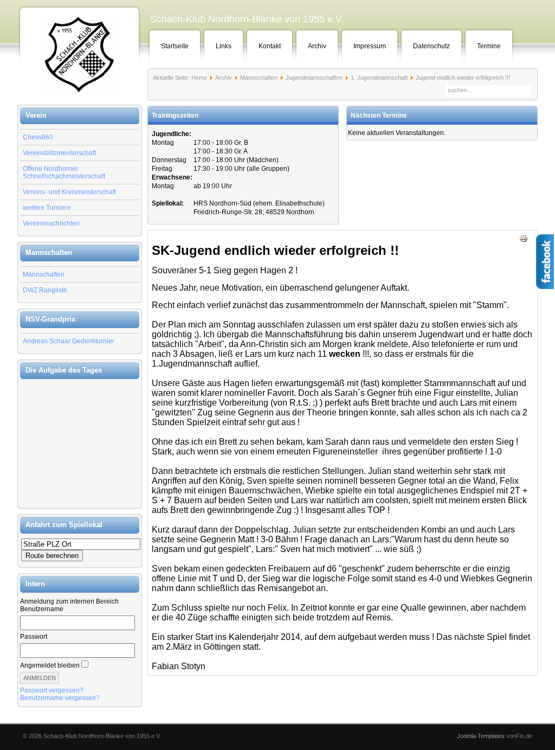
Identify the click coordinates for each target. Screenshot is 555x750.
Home (199, 77)
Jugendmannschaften (314, 77)
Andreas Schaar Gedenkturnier (68, 341)
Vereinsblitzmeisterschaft (59, 153)
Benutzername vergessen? (60, 698)
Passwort (33, 636)
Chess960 (38, 137)
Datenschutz (431, 46)
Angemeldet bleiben (50, 665)
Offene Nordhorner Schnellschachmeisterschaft (64, 172)
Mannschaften (43, 274)
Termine (489, 46)
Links (223, 46)
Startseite (175, 46)
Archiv (317, 46)
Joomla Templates (481, 736)
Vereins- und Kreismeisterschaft (69, 192)
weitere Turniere (47, 207)
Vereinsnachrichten (51, 223)
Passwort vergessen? (51, 690)
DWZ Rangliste (45, 290)
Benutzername (41, 609)
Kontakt (270, 46)
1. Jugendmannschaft (379, 77)
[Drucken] (523, 241)
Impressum (369, 46)
